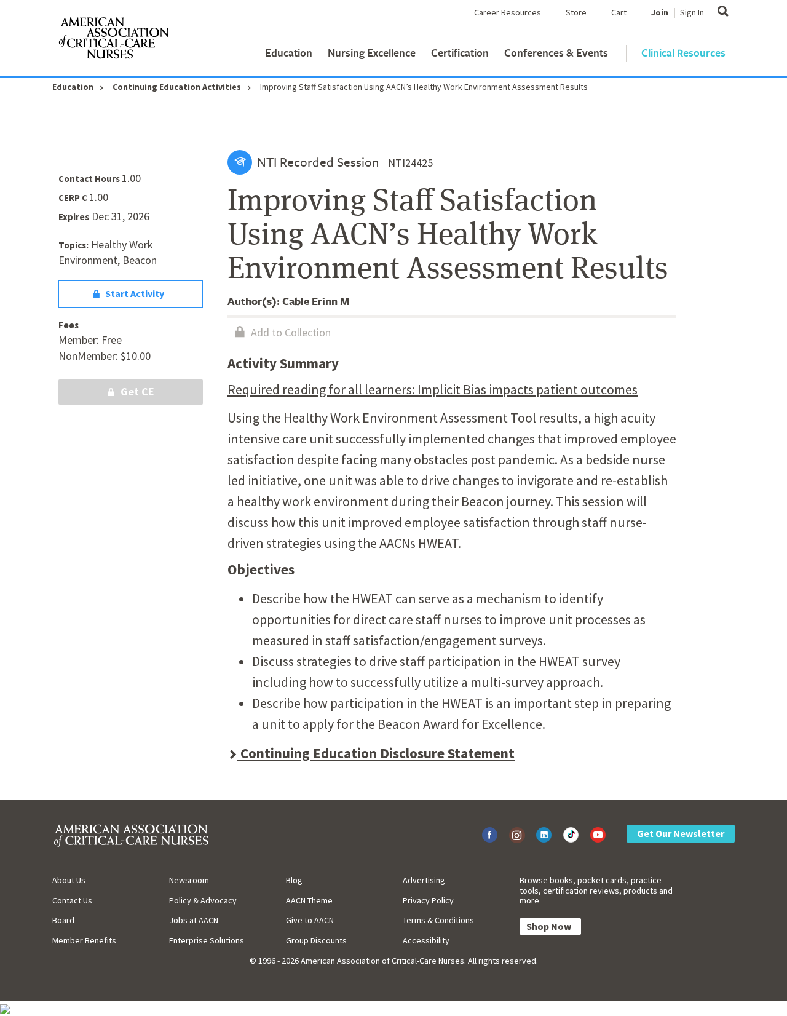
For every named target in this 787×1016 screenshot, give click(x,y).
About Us (68, 880)
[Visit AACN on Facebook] (489, 835)
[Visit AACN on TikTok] (571, 835)
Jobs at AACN (193, 920)
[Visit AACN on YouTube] (598, 835)
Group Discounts (316, 940)
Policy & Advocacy (203, 900)
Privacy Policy (428, 900)
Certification (460, 53)
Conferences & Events (556, 53)
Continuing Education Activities (177, 86)
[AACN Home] (113, 40)
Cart (619, 12)
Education (288, 53)
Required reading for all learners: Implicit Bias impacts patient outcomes (432, 389)
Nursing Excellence (372, 53)
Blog (294, 880)
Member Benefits (84, 940)
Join (659, 12)
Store (576, 12)
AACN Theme (309, 900)
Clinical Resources (683, 53)
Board (63, 920)
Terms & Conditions (438, 920)
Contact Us (72, 900)
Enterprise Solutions (206, 940)
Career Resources (507, 12)
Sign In (692, 12)
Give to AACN (310, 920)
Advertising (424, 880)
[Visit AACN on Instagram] (516, 835)
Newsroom (189, 880)
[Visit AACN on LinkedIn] (544, 835)
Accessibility (426, 940)
